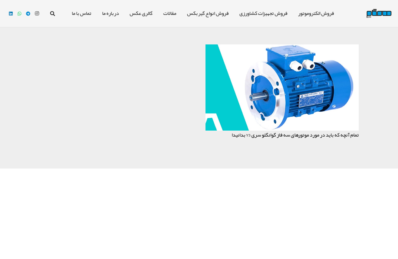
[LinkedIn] (10, 13)
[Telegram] (28, 13)
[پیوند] (379, 13)
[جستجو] (52, 14)
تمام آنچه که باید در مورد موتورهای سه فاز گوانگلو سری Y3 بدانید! (295, 135)
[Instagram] (36, 13)
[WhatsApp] (19, 13)
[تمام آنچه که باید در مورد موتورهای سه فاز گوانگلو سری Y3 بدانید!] (282, 48)
